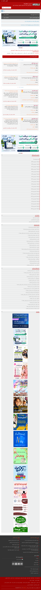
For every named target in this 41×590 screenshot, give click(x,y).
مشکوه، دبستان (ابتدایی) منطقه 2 (34, 274)
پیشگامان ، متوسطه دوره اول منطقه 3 (33, 259)
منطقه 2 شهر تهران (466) (35, 164)
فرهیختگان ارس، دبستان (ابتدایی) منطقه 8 (32, 241)
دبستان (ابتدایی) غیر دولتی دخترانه (32, 114)
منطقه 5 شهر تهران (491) (35, 171)
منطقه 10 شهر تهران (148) (35, 184)
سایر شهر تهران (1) (36, 159)
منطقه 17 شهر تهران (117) (35, 201)
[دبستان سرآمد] (20, 353)
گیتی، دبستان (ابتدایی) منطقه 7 (34, 239)
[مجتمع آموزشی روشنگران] (20, 421)
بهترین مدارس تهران (36, 217)
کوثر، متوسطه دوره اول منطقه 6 (34, 302)
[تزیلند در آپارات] (19, 565)
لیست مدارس (12, 578)
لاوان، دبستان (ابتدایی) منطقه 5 (34, 261)
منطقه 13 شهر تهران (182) (35, 191)
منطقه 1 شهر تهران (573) (35, 161)
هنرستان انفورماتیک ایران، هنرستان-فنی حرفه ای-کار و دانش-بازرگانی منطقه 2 (28, 284)
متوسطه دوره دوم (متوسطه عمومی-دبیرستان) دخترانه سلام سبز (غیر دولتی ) (11, 91)
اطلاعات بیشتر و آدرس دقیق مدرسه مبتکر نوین (10, 128)
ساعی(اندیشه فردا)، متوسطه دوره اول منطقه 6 (32, 292)
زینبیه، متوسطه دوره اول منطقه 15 (34, 296)
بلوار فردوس (33, 97)
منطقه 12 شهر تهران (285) (35, 189)
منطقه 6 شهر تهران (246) (35, 174)
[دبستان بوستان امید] (20, 455)
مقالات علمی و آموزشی (16, 537)
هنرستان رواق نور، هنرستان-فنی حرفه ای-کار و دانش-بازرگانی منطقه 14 (29, 233)
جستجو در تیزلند (7, 7)
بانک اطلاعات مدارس (31, 53)
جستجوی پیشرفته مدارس (34, 56)
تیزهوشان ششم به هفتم (26, 582)
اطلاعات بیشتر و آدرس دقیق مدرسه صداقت (9, 83)
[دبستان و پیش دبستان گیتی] (20, 38)
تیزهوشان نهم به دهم (19, 582)
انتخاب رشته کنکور (36, 584)
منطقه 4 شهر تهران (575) (35, 169)
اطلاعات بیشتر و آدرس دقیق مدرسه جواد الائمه (10, 70)
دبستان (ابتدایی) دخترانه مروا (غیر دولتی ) (12, 105)
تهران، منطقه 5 (32, 95)
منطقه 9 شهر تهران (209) (35, 181)
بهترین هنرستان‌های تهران (35, 219)
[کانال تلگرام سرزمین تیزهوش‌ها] (21, 565)
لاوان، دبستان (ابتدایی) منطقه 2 (34, 263)
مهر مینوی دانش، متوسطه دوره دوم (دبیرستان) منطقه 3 (31, 253)
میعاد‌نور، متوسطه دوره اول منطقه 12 (33, 227)
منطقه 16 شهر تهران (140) (35, 199)
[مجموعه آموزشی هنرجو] (20, 507)
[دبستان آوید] (20, 473)
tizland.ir (24, 587)
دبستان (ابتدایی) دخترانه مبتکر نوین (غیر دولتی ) (11, 118)
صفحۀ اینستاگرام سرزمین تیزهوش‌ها (30, 25)
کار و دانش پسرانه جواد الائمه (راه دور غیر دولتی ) (11, 63)
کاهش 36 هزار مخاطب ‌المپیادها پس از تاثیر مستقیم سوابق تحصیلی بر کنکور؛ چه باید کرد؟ (29, 546)
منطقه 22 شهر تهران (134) (35, 208)
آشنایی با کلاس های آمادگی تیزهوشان (13, 540)
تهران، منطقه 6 (33, 110)
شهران (34, 127)
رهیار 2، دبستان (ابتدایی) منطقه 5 (34, 280)
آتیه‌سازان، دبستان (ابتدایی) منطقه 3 (33, 237)
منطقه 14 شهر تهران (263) (35, 194)
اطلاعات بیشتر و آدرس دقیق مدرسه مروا (9, 114)
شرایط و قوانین (36, 562)
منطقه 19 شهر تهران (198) (35, 206)
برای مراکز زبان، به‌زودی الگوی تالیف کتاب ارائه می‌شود (30, 552)
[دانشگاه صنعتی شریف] (20, 320)
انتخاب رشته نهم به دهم (8, 582)
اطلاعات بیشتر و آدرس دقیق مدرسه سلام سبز (9, 101)
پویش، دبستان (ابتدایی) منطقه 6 (34, 247)
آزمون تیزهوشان (33, 582)
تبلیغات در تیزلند (36, 564)
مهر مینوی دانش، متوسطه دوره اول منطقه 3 (32, 257)
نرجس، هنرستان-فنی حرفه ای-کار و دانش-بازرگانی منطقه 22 (30, 300)
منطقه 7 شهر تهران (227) (35, 176)
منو (2, 11)
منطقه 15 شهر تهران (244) (35, 196)
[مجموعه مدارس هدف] (20, 404)
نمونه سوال (28, 578)
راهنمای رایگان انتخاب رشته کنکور (32, 21)
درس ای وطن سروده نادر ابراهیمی (14, 542)
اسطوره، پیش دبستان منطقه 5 (34, 298)
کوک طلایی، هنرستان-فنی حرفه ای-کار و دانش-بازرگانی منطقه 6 (30, 294)
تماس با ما (36, 560)
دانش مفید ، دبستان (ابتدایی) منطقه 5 (33, 270)
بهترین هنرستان (17, 578)
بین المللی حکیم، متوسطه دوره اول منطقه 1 (32, 306)
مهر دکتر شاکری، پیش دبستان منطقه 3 (33, 286)
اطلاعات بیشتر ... (5, 14)
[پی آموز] (20, 336)
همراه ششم (32, 578)
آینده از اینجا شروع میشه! (35, 14)
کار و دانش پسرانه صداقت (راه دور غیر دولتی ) (11, 76)
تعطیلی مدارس (37, 580)
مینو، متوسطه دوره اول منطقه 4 (34, 251)
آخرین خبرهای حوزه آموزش (34, 537)
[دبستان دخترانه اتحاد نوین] (20, 490)
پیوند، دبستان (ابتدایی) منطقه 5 (34, 282)
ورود (6, 1)
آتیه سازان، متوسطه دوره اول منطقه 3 (33, 235)
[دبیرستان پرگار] (20, 438)
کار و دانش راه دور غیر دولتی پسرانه (32, 72)
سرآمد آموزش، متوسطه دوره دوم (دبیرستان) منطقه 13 (31, 229)
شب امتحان (38, 582)
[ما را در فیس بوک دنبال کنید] (13, 565)
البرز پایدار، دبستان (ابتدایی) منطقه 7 (33, 231)
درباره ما (37, 558)
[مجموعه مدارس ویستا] (20, 524)
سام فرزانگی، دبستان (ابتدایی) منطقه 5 (33, 255)
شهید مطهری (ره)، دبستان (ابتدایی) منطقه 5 (32, 290)
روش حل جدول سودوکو (15, 544)
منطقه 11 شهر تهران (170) (35, 186)
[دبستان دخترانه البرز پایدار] (20, 370)
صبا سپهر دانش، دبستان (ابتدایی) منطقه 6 (33, 276)
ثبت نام (2, 1)
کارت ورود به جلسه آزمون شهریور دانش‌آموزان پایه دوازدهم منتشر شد (30, 543)
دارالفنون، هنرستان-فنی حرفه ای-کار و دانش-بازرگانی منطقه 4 (30, 249)
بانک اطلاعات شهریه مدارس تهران (34, 221)
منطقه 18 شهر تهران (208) (35, 203)
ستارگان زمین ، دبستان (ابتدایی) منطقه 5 (33, 265)
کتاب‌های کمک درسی (30, 584)
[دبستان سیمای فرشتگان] (20, 387)
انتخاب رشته (14, 582)
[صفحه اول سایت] (36, 5)
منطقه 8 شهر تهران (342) (35, 179)
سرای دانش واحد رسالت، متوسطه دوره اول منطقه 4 (31, 272)
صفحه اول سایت (37, 578)
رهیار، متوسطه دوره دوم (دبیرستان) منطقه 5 (32, 308)
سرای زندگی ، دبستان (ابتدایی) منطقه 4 (33, 243)
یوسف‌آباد (33, 112)
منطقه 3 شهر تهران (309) (35, 166)
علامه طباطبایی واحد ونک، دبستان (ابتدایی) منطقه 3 (31, 288)
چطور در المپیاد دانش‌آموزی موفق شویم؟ (13, 550)
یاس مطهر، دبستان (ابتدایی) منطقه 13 (33, 304)
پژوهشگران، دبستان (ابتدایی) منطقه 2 (33, 278)
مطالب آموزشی (7, 578)
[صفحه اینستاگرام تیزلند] (16, 565)
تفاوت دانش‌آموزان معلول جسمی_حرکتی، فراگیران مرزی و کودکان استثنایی (11, 547)
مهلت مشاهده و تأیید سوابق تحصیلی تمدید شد (31, 540)
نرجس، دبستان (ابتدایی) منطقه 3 (34, 245)
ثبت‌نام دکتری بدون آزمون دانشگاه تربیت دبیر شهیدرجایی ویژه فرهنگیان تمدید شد (30, 549)
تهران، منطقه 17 (32, 68)
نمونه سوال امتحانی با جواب (34, 17)
